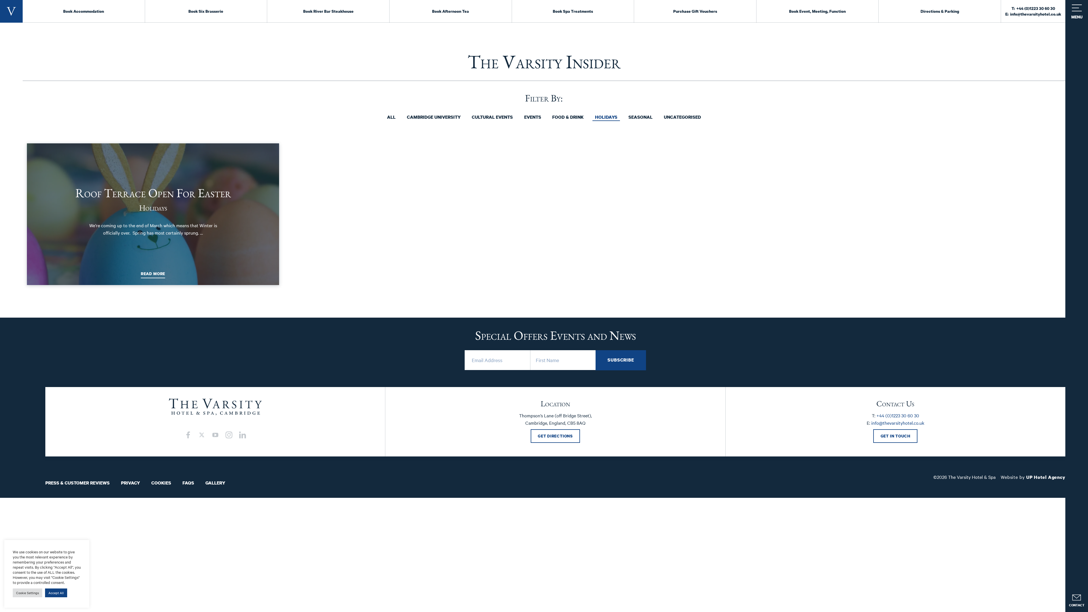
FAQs (188, 483)
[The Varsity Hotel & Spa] (11, 11)
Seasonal (640, 117)
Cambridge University (434, 117)
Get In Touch (895, 436)
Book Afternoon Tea (450, 11)
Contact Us (895, 403)
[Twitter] (201, 435)
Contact (1077, 605)
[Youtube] (215, 435)
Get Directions (555, 436)
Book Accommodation (83, 11)
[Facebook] (188, 435)
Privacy (130, 483)
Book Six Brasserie (205, 11)
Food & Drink (568, 117)
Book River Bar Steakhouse (328, 11)
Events (532, 117)
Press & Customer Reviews (77, 483)
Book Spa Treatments (573, 11)
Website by (1033, 477)
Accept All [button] (56, 592)
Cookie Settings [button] (27, 592)
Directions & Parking (940, 11)
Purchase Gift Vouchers (695, 11)
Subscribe (620, 360)
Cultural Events (492, 117)
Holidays (606, 117)
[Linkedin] (242, 435)
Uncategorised (682, 117)
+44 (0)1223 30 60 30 (1035, 8)
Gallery (215, 483)
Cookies (161, 483)
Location (555, 403)
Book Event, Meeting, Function (817, 11)
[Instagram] (229, 435)
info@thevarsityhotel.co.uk (1035, 14)
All (391, 117)
